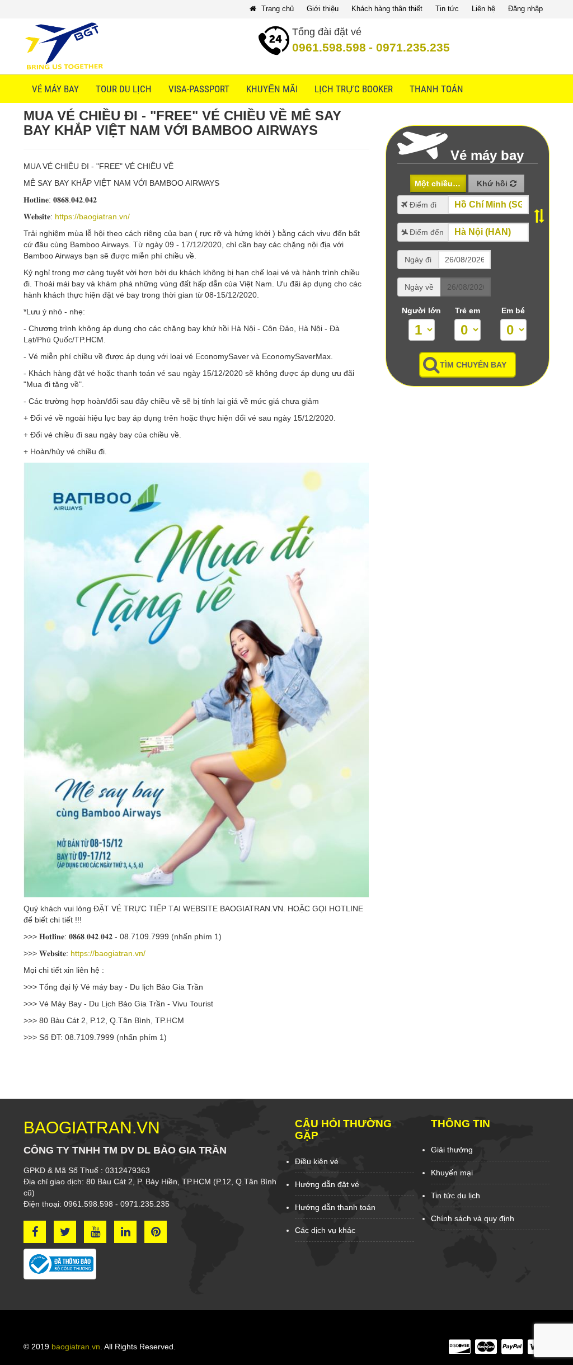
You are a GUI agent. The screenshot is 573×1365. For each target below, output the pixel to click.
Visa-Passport (198, 89)
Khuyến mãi (272, 89)
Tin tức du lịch (455, 1195)
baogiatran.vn (75, 1346)
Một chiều (435, 183)
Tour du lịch (124, 89)
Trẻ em (467, 310)
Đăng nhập (525, 8)
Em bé (513, 310)
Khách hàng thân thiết (386, 8)
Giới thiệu (323, 8)
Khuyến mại (452, 1172)
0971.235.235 (409, 47)
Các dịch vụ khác (325, 1230)
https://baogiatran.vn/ (92, 216)
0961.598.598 (329, 47)
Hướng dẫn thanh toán (335, 1207)
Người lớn (421, 310)
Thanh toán (436, 89)
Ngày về (419, 287)
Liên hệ (483, 8)
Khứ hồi (493, 183)
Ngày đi (418, 259)
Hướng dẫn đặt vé (327, 1184)
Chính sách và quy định (472, 1218)
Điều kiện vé (317, 1161)
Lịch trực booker (353, 89)
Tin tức (447, 8)
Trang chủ (276, 8)
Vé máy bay (55, 89)
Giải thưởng (452, 1149)
